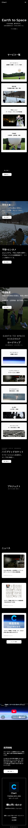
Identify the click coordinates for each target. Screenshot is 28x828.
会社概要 (14, 820)
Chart (14, 793)
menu (25, 2)
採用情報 (14, 818)
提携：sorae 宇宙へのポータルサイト (14, 815)
